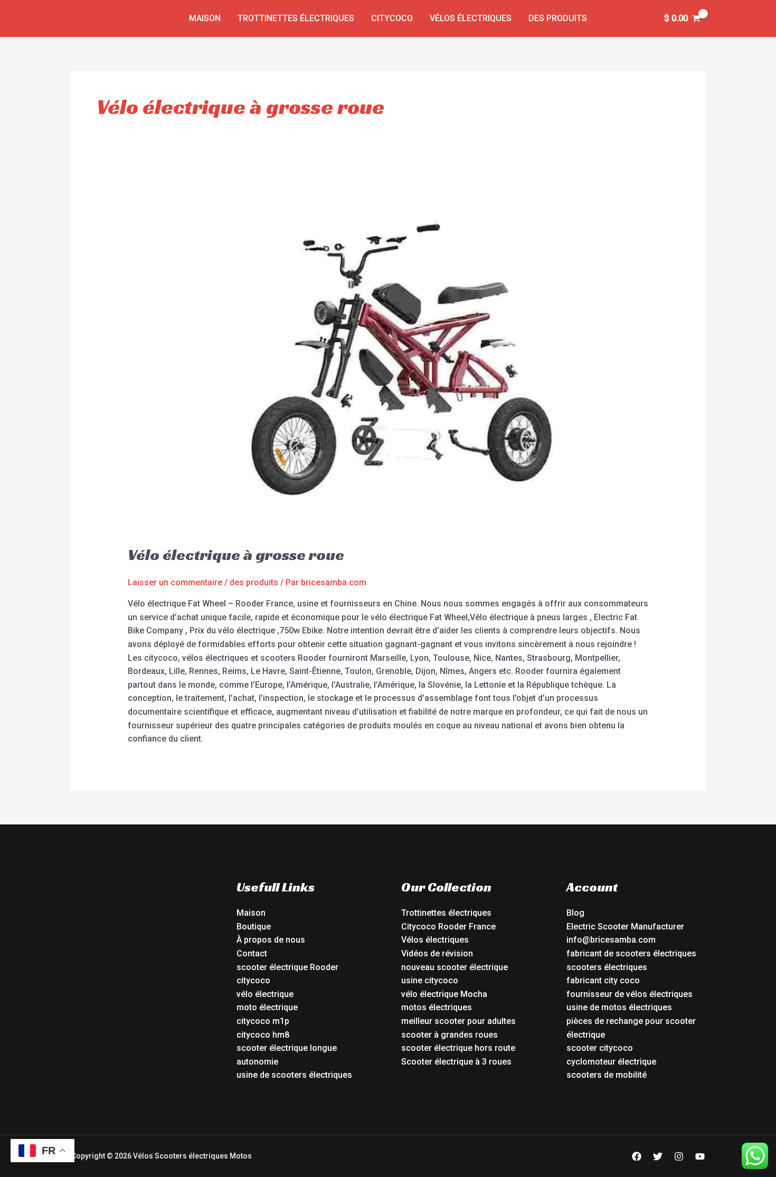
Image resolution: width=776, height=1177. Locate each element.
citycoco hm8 (262, 1035)
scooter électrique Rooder (287, 967)
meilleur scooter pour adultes (458, 1021)
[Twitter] (658, 1156)
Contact (251, 953)
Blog (575, 913)
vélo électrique (265, 994)
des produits (557, 18)
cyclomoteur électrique (611, 1062)
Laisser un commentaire (175, 582)
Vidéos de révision (437, 953)
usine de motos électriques (619, 1007)
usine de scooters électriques (294, 1075)
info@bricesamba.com (611, 940)
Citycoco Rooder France (448, 927)
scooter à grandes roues (449, 1035)
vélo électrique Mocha (444, 994)
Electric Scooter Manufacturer (625, 927)
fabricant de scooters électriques (631, 953)
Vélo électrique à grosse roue (236, 555)
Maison (205, 18)
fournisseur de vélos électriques (629, 994)
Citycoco (392, 18)
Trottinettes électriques (296, 18)
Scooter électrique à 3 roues (456, 1062)
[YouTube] (700, 1156)
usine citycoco (429, 980)
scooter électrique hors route (458, 1048)
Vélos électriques (471, 18)
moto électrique (267, 1007)
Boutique (253, 927)
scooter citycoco (599, 1048)
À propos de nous (270, 940)
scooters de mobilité (606, 1075)
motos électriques (436, 1007)
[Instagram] (679, 1156)
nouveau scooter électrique (454, 967)
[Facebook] (636, 1156)
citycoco (253, 980)
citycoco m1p (262, 1021)
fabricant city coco (603, 980)
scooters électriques (606, 967)
